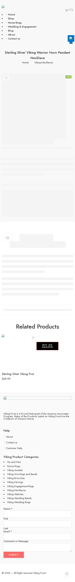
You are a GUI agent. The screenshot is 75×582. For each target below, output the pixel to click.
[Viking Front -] (9, 6)
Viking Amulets (15, 470)
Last (5, 528)
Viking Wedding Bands (19, 498)
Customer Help (14, 448)
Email (7, 531)
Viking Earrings (15, 482)
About (11, 34)
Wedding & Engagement (22, 26)
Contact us (14, 38)
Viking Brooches (16, 478)
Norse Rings (15, 22)
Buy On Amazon (47, 346)
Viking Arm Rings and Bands (22, 474)
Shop (11, 18)
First (5, 518)
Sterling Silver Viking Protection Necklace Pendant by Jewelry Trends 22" (19, 374)
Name (8, 509)
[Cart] (66, 10)
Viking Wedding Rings (19, 502)
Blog (10, 30)
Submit (13, 554)
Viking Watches (15, 494)
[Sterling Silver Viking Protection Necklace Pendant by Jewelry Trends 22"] (19, 351)
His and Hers (14, 462)
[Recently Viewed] (67, 574)
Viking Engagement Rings (20, 486)
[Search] (71, 10)
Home (11, 14)
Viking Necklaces (43, 62)
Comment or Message (15, 541)
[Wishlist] (69, 10)
